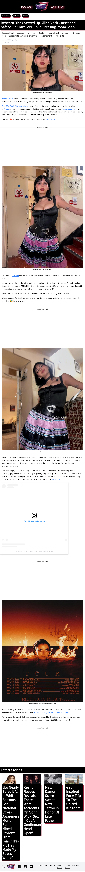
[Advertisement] (42, 144)
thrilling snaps (51, 119)
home (40, 865)
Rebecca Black (7, 98)
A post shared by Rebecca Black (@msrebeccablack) (34, 551)
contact (75, 865)
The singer (15, 106)
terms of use (67, 866)
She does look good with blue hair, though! (52, 712)
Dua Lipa (15, 275)
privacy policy (60, 866)
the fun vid (56, 479)
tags (46, 865)
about (52, 865)
